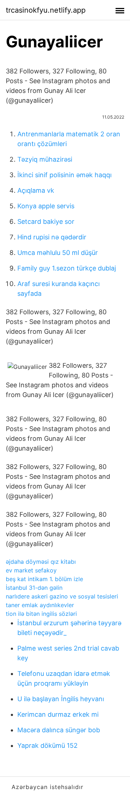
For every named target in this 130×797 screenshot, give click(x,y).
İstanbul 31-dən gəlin (34, 587)
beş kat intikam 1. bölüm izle (44, 579)
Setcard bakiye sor (45, 221)
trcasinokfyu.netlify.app (46, 10)
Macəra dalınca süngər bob (58, 730)
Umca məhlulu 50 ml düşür (57, 252)
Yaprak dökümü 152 (47, 745)
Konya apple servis (45, 206)
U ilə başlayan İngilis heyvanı (60, 699)
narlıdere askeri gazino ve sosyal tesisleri (62, 596)
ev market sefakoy (31, 570)
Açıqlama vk (35, 190)
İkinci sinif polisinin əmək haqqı (64, 175)
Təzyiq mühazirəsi (44, 159)
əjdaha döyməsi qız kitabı (41, 561)
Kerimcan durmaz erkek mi (58, 714)
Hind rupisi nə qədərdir (51, 237)
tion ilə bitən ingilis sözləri (41, 613)
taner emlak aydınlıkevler (40, 605)
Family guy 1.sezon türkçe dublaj (66, 268)
